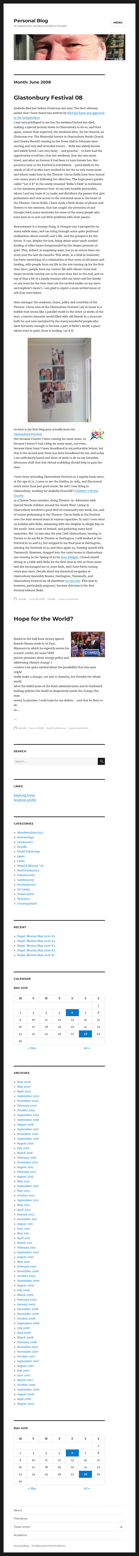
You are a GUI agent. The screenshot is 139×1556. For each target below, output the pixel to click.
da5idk (22, 599)
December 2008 (27, 1309)
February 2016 (26, 1157)
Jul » (87, 1048)
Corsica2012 (25, 842)
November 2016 (27, 1134)
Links (21, 861)
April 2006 (24, 1399)
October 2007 (26, 1356)
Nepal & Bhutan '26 (30, 865)
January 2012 (25, 1214)
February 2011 (26, 1247)
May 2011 (23, 1233)
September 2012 (28, 1200)
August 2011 (25, 1224)
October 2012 (26, 1195)
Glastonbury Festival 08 (48, 97)
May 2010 (23, 1261)
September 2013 (28, 1186)
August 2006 (25, 1394)
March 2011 (24, 1242)
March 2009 (25, 1295)
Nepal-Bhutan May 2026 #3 (36, 945)
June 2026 (24, 1082)
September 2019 (28, 1115)
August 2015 (25, 1167)
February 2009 (27, 1299)
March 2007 (25, 1380)
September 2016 (28, 1138)
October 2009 (26, 1276)
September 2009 (28, 1280)
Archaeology (25, 837)
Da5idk (51, 599)
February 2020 (27, 1105)
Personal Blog (31, 20)
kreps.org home (24, 795)
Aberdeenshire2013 (30, 832)
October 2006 (26, 1384)
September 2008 (28, 1323)
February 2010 (26, 1266)
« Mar (32, 1048)
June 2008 (24, 1332)
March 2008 (25, 1337)
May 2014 (23, 1181)
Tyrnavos (23, 898)
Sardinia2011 (25, 880)
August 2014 (25, 1176)
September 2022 (28, 1096)
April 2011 (23, 1238)
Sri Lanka (23, 889)
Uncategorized (27, 903)
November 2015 (27, 1162)
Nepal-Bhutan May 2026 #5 (36, 936)
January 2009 (26, 1304)
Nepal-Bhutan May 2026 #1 (36, 955)
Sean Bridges (69, 557)
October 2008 (26, 1318)
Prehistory (21, 1518)
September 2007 (28, 1361)
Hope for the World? (43, 618)
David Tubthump (55, 728)
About (18, 1510)
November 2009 (28, 1271)
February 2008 (27, 1342)
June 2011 (23, 1228)
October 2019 (26, 1110)
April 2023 (24, 1091)
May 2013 (23, 1190)
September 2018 (28, 1119)
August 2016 (25, 1143)
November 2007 (27, 1351)
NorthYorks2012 (28, 870)
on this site (72, 581)
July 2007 (23, 1370)
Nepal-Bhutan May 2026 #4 (36, 941)
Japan (21, 856)
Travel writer (25, 894)
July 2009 (23, 1290)
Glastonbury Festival (28, 434)
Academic (20, 1535)
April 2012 (24, 1209)
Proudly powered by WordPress (48, 1546)
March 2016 (25, 1153)
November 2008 (28, 1313)
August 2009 (25, 1285)
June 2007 (24, 1375)
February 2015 (26, 1171)
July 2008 (23, 1328)
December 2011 (27, 1219)
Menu (118, 22)
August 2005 (25, 1403)
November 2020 (28, 1100)
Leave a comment (68, 599)
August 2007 (25, 1366)
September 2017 (28, 1129)
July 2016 (23, 1148)
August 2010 (25, 1257)
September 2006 (28, 1389)
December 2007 (27, 1347)
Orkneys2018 (26, 875)
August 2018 (25, 1124)
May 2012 (23, 1205)
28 (85, 1034)
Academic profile (25, 800)
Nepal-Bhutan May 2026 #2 (36, 950)
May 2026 (24, 1086)
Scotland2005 (26, 884)
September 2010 (28, 1252)
